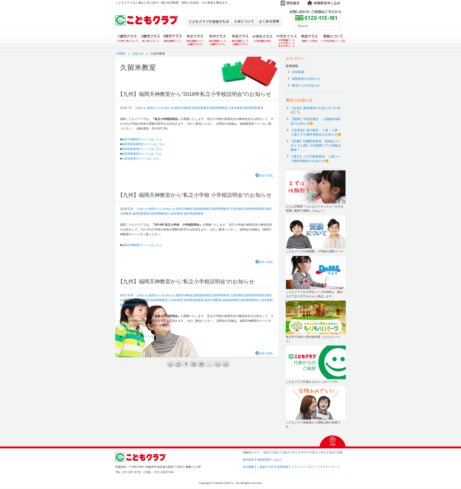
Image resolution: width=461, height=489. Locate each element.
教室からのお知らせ (160, 108)
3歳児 (286, 452)
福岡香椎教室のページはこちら (142, 153)
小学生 (322, 452)
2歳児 (276, 452)
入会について (243, 21)
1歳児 (266, 452)
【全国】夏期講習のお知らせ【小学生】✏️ (315, 109)
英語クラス (309, 40)
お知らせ (138, 53)
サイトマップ (331, 466)
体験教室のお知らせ (306, 78)
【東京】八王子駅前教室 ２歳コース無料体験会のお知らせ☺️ (315, 158)
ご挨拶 (261, 466)
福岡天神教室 (182, 108)
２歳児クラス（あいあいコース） (150, 40)
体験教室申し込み (268, 459)
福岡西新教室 (200, 108)
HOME (120, 53)
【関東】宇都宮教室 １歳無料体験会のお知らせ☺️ (315, 121)
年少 (295, 452)
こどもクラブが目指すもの (209, 21)
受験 (340, 452)
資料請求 (248, 459)
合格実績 (298, 71)
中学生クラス (287, 40)
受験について (333, 40)
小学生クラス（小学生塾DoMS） (263, 40)
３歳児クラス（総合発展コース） (172, 40)
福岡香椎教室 (218, 108)
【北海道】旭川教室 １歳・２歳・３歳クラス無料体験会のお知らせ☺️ (316, 132)
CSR (271, 466)
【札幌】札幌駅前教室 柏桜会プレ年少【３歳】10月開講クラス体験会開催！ (316, 145)
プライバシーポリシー (305, 466)
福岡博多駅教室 (253, 108)
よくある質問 (269, 21)
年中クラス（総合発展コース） (217, 40)
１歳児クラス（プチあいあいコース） (127, 40)
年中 (304, 452)
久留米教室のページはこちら (140, 158)
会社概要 (248, 466)
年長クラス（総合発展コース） (240, 40)
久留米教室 (235, 108)
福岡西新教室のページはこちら (142, 149)
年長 (312, 452)
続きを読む (266, 175)
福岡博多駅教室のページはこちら (143, 144)
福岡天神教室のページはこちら (142, 139)
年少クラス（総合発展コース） (195, 40)
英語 (332, 452)
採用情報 (282, 466)
